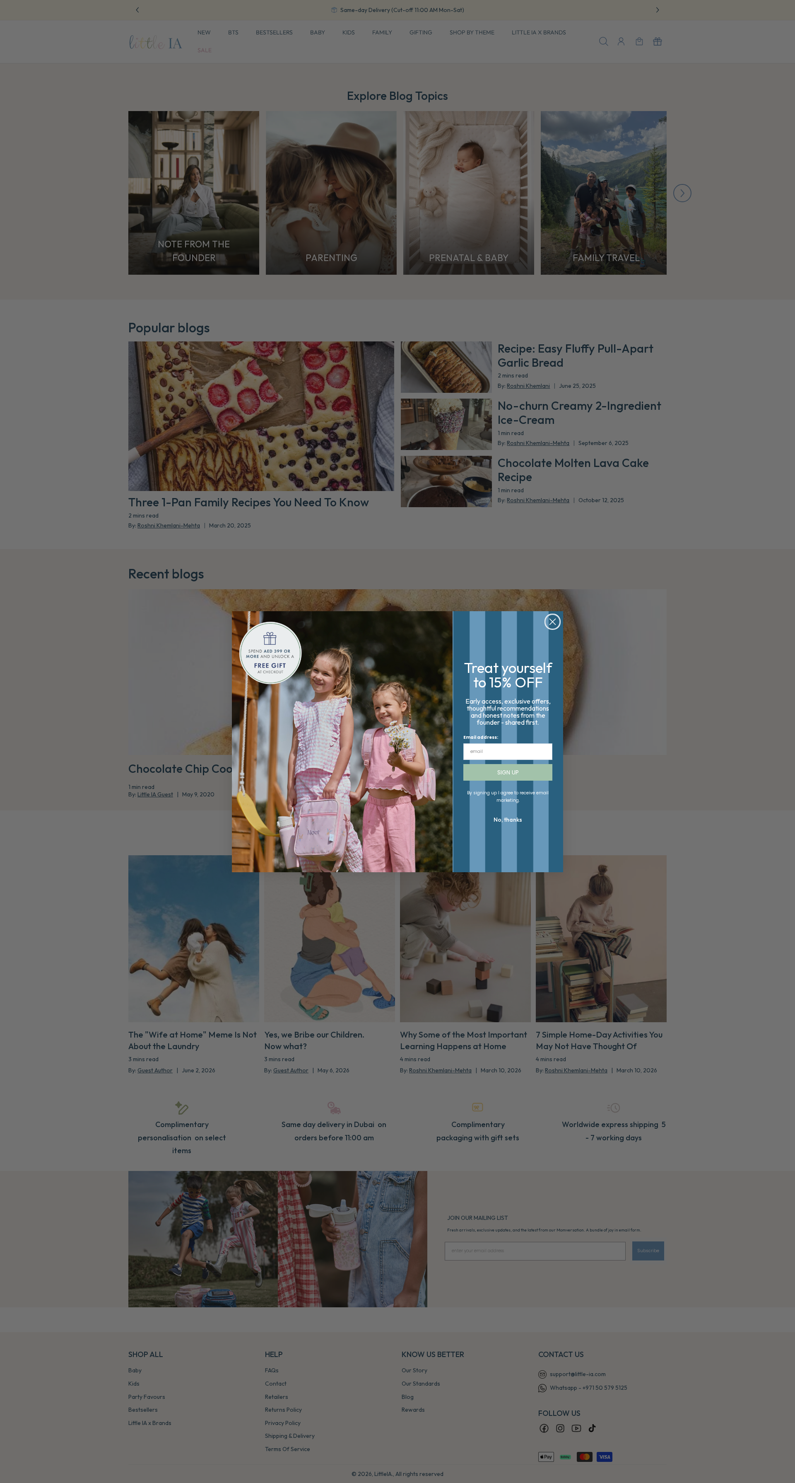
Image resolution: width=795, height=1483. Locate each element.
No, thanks (508, 819)
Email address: (480, 737)
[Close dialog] (552, 621)
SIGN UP (508, 772)
